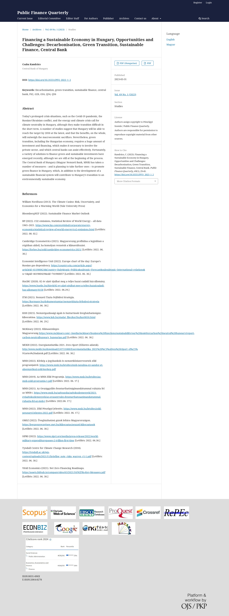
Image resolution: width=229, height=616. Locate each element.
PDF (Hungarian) (128, 63)
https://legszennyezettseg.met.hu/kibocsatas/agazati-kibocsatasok (58, 424)
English (170, 39)
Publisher (108, 18)
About (155, 18)
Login (209, 2)
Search (205, 18)
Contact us (140, 18)
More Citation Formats (128, 181)
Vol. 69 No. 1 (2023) (55, 29)
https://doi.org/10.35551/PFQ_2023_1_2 (49, 79)
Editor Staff (72, 18)
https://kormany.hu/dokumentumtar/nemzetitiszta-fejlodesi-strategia (60, 301)
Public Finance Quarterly (42, 12)
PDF (149, 63)
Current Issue (25, 18)
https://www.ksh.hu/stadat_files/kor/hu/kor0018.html (66, 317)
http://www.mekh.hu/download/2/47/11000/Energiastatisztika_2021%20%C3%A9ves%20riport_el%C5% (80, 349)
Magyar (170, 44)
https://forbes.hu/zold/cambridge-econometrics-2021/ (52, 249)
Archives (124, 18)
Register (197, 2)
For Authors (91, 18)
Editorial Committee (49, 18)
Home (25, 29)
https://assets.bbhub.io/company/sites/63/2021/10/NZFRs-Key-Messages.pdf (63, 472)
